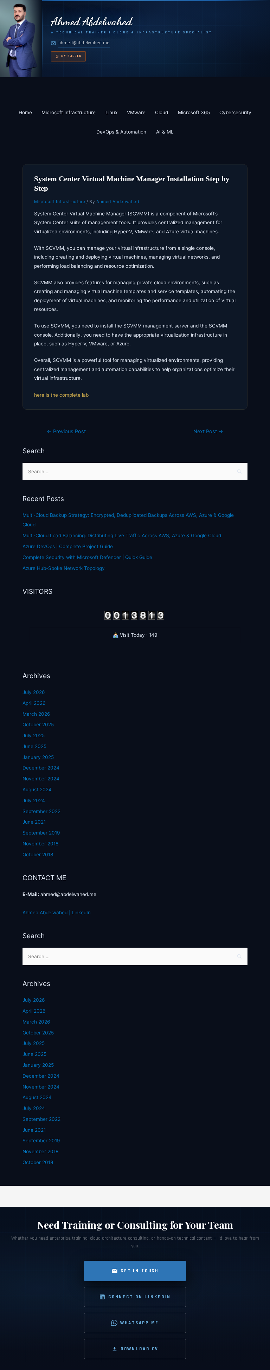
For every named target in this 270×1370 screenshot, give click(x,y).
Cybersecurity (235, 112)
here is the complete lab (61, 395)
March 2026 (36, 714)
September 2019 (41, 833)
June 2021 (34, 822)
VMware (136, 112)
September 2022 (41, 811)
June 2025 (34, 746)
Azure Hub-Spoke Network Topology (63, 568)
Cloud (161, 112)
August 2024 (37, 789)
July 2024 (33, 800)
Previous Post (66, 431)
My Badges (71, 56)
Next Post (208, 431)
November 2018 (40, 843)
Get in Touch (140, 1271)
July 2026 (33, 692)
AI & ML (165, 132)
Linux (111, 112)
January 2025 (38, 757)
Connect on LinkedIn (139, 1297)
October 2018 (37, 854)
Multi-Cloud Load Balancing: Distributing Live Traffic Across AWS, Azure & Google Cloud (121, 535)
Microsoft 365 (194, 112)
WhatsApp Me (139, 1323)
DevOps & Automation (121, 132)
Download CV (140, 1349)
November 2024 (40, 778)
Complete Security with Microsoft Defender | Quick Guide (87, 557)
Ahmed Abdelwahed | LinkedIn (56, 912)
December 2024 (40, 768)
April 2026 (34, 703)
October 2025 (38, 724)
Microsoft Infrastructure (68, 112)
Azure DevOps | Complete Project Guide (67, 546)
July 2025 (33, 735)
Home (25, 112)
